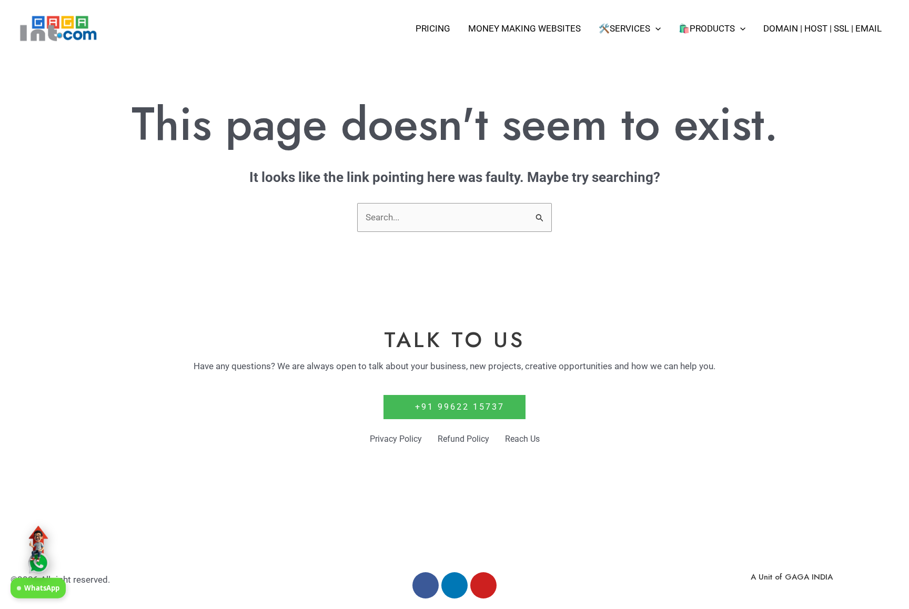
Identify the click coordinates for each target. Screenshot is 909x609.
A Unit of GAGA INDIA (792, 577)
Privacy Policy (396, 439)
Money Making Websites (524, 28)
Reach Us (522, 439)
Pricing (433, 28)
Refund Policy (463, 439)
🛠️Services (624, 28)
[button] (655, 28)
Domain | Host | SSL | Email (822, 28)
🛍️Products (707, 28)
